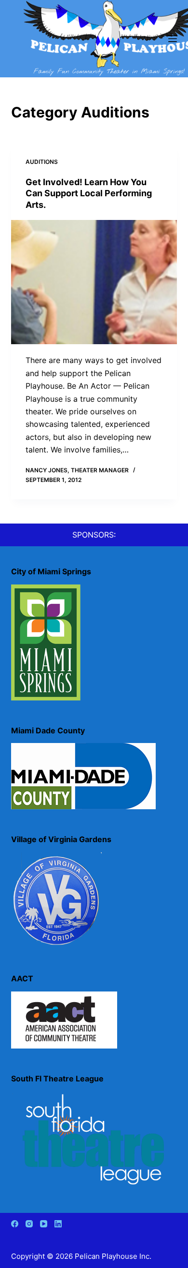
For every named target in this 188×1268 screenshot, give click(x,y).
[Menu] (172, 38)
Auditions (42, 161)
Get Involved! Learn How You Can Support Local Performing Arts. (89, 193)
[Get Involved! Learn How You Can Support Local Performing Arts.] (93, 282)
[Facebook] (14, 1223)
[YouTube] (43, 1223)
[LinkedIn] (58, 1223)
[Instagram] (29, 1223)
